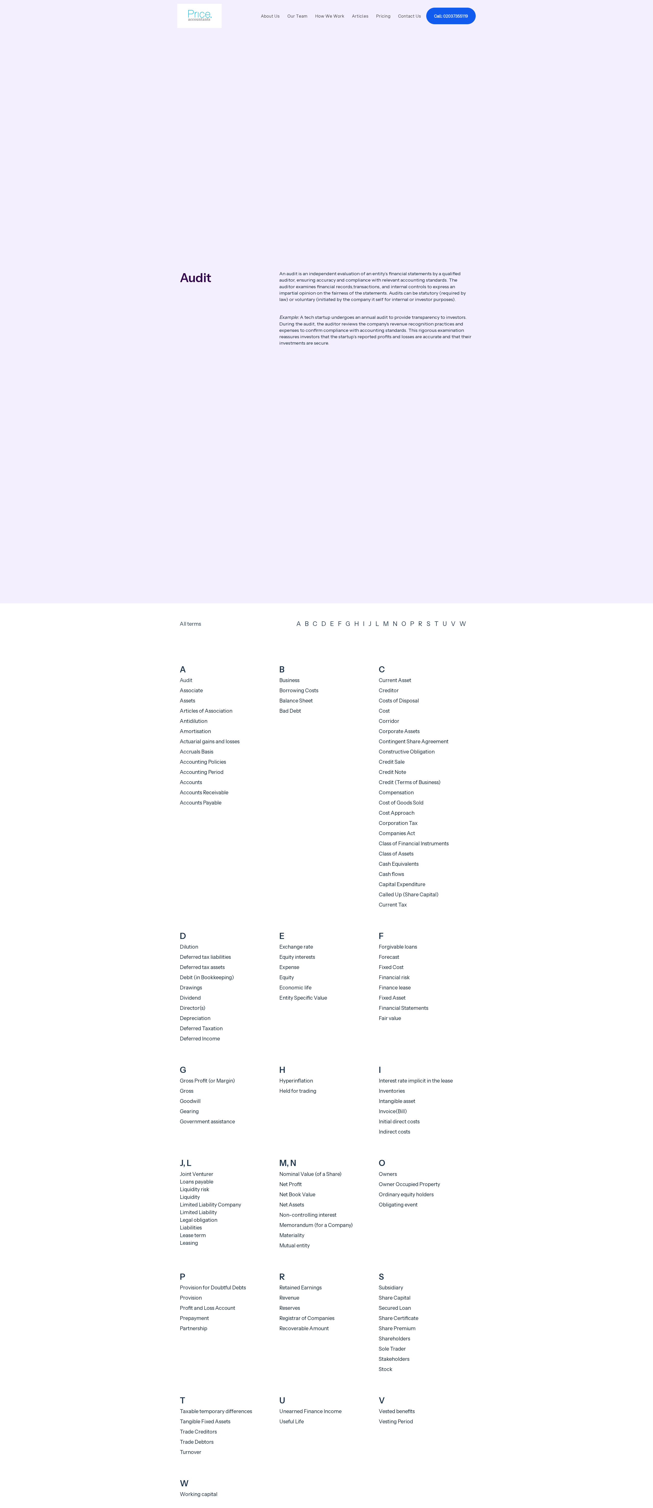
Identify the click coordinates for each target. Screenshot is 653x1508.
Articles (360, 16)
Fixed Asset (392, 998)
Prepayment (194, 1318)
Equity (286, 977)
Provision (191, 1298)
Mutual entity (294, 1245)
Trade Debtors (197, 1442)
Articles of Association (206, 711)
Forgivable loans (398, 947)
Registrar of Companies (306, 1318)
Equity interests (297, 957)
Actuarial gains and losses (210, 741)
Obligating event (398, 1205)
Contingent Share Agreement (413, 741)
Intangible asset (397, 1101)
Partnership (193, 1328)
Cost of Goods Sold (401, 803)
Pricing (383, 16)
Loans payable (196, 1182)
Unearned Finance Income (310, 1411)
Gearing (189, 1111)
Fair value (390, 1018)
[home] (199, 16)
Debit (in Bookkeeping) (207, 977)
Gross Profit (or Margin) (207, 1081)
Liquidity (190, 1197)
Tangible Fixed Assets (205, 1421)
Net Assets (291, 1205)
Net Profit (290, 1184)
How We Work (329, 16)
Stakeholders (394, 1359)
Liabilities (191, 1228)
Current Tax (393, 905)
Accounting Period (201, 772)
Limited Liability (198, 1212)
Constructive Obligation (407, 752)
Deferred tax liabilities (205, 957)
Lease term (193, 1235)
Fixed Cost (391, 967)
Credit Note (392, 772)
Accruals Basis (196, 752)
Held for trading (297, 1091)
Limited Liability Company (210, 1205)
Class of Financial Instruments (414, 843)
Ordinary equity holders (406, 1194)
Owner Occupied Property (409, 1184)
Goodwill (190, 1101)
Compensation (396, 792)
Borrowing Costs (298, 690)
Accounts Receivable (204, 792)
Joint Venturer (196, 1174)
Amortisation (195, 731)
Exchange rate (296, 947)
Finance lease (395, 988)
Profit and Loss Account (207, 1308)
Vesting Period (396, 1421)
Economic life (295, 988)
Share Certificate (398, 1318)
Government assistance (207, 1122)
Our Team (297, 16)
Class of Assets (396, 854)
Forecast (389, 957)
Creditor (389, 690)
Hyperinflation (296, 1081)
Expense (289, 967)
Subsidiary (391, 1288)
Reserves (289, 1308)
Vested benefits (397, 1411)
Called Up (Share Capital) (408, 894)
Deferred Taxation (201, 1028)
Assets (187, 701)
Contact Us (409, 16)
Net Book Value (297, 1194)
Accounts (191, 782)
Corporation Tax (398, 823)
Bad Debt (290, 711)
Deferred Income (200, 1039)
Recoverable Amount (304, 1328)
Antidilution (193, 721)
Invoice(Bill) (393, 1111)
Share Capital (394, 1298)
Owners (388, 1174)
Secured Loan (395, 1308)
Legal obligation (198, 1220)
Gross (186, 1091)
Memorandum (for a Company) (316, 1225)
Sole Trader (392, 1349)
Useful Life (291, 1421)
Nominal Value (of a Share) (310, 1174)
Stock (385, 1369)
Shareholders (394, 1339)
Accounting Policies (203, 762)
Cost (384, 711)
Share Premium (397, 1328)
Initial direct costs (399, 1122)
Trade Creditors (198, 1432)
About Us (270, 16)
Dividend (190, 998)
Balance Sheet (296, 701)
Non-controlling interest (307, 1215)
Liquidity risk (194, 1189)
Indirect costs (394, 1132)
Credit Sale (392, 762)
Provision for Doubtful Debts (213, 1288)
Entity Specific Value (303, 998)
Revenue (289, 1298)
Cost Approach (397, 813)
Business (289, 680)
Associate (191, 690)
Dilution (189, 947)
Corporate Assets (399, 731)
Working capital (198, 1494)
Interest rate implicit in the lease (416, 1081)
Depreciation (195, 1018)
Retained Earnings (300, 1288)
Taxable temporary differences (216, 1411)
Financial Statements (403, 1008)
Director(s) (192, 1008)
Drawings (191, 988)
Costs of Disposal (399, 701)
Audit (186, 680)
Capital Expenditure (402, 884)
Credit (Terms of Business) (410, 782)
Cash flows (391, 874)
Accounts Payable (200, 803)
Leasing (189, 1243)
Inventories (392, 1091)
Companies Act (397, 833)
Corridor (389, 721)
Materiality (291, 1235)
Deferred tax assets (202, 967)
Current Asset (395, 680)
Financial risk (394, 977)
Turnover (190, 1452)
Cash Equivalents (399, 864)
